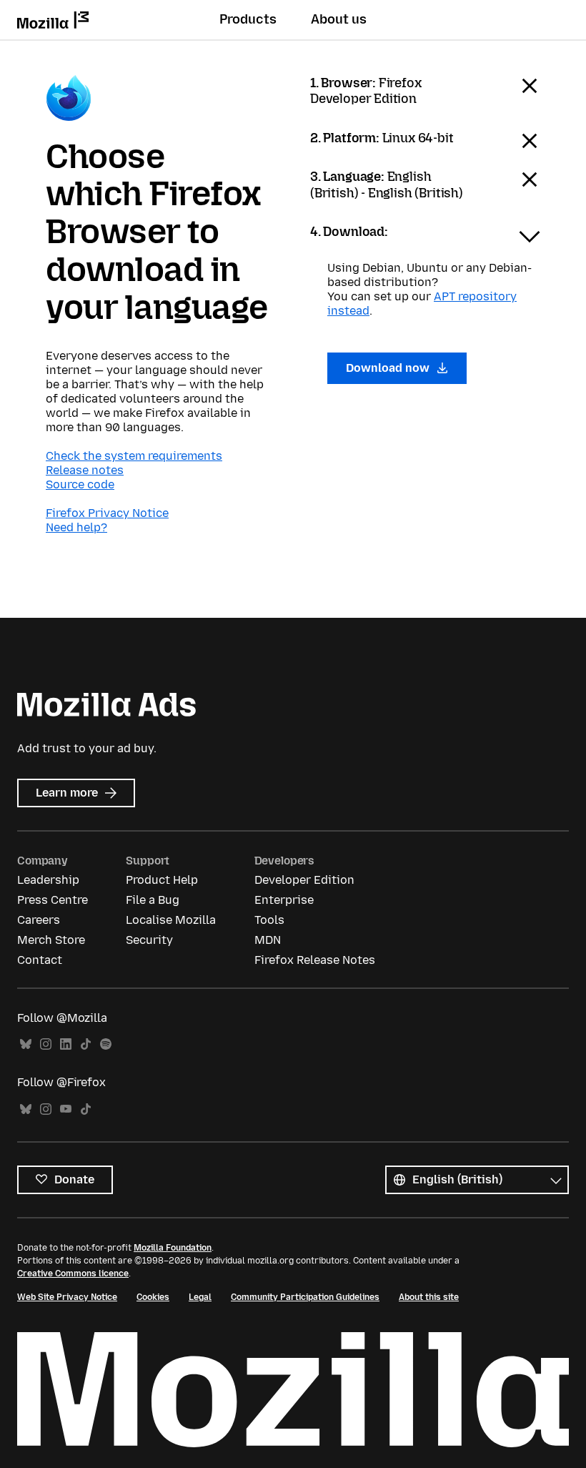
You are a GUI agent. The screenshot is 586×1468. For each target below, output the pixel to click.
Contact (39, 960)
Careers (38, 920)
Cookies (152, 1297)
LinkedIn (65, 1044)
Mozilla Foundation (173, 1248)
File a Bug (152, 900)
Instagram (45, 1044)
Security (149, 940)
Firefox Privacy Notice (107, 513)
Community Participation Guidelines (305, 1297)
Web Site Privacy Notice (67, 1297)
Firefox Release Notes (314, 960)
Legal (200, 1297)
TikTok (85, 1044)
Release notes (85, 470)
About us (339, 19)
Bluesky (25, 1044)
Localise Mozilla (171, 920)
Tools (269, 920)
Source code (80, 484)
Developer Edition (304, 880)
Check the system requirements (134, 456)
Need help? (76, 527)
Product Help (162, 880)
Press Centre (52, 900)
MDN (267, 940)
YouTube (65, 1109)
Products (248, 19)
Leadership (48, 880)
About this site (429, 1297)
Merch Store (51, 940)
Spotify (105, 1044)
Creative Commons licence (73, 1274)
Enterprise (284, 900)
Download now (389, 368)
